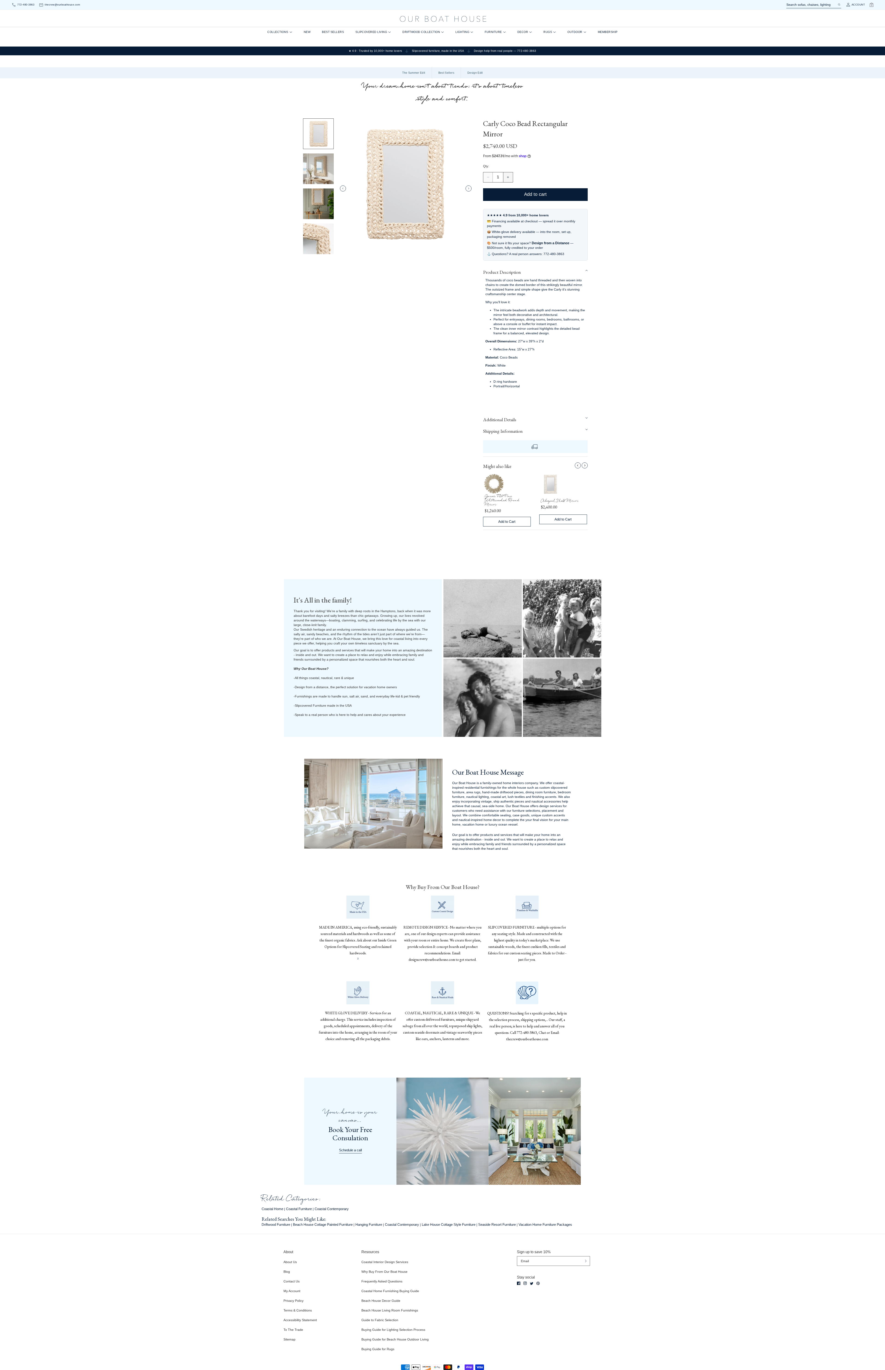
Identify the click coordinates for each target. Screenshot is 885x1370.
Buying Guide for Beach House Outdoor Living (395, 1339)
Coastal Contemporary (332, 1209)
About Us (290, 1262)
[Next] (585, 465)
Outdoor (574, 32)
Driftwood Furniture (276, 1224)
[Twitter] (531, 1283)
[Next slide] (469, 188)
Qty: (486, 166)
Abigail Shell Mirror (559, 501)
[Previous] (578, 465)
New (307, 32)
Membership (608, 32)
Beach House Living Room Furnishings (389, 1310)
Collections (277, 32)
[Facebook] (518, 1283)
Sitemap (289, 1339)
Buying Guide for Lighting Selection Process (393, 1330)
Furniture (493, 32)
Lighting (462, 32)
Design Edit (475, 72)
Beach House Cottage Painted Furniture (323, 1224)
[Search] (839, 4)
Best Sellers (333, 32)
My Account (291, 1291)
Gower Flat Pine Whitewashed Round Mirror (502, 501)
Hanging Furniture (368, 1224)
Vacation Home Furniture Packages (545, 1224)
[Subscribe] (586, 1260)
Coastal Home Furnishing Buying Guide (390, 1291)
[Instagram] (525, 1283)
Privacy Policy (293, 1300)
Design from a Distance (550, 243)
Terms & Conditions (297, 1310)
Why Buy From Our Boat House (384, 1271)
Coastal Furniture (299, 1209)
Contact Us (291, 1281)
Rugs (547, 32)
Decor (522, 32)
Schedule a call (350, 1150)
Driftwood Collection (421, 32)
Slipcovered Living (371, 32)
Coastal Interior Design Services (384, 1262)
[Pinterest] (538, 1283)
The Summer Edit (413, 72)
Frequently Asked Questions (381, 1281)
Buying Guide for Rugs (377, 1349)
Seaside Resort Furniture (497, 1224)
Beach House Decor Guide (380, 1300)
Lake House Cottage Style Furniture (448, 1224)
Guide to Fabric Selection (379, 1320)
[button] (535, 272)
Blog (286, 1271)
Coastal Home (272, 1209)
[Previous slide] (343, 188)
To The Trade (293, 1330)
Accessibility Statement (300, 1320)
